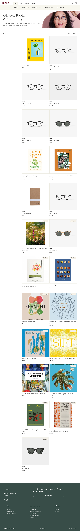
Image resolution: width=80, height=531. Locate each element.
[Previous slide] (24, 160)
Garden (16, 7)
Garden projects (34, 509)
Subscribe (48, 495)
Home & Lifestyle (49, 7)
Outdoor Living (25, 7)
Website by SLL (72, 528)
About (33, 3)
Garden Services (24, 3)
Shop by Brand (60, 7)
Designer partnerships (35, 511)
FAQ (40, 3)
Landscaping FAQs (34, 515)
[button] (75, 34)
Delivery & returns (11, 513)
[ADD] (46, 61)
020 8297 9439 (7, 496)
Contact (57, 511)
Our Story (57, 509)
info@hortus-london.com (10, 493)
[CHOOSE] (74, 61)
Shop (15, 3)
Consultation (33, 517)
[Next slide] (46, 160)
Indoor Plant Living (36, 7)
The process (33, 513)
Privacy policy (42, 528)
